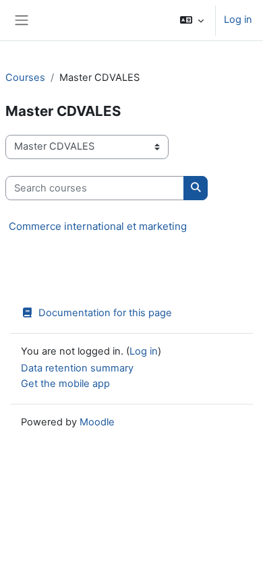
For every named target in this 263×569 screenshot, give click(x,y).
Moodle (97, 422)
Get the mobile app (65, 384)
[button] (191, 20)
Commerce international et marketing (98, 226)
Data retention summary (77, 368)
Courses (25, 77)
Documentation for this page (105, 313)
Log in (238, 19)
